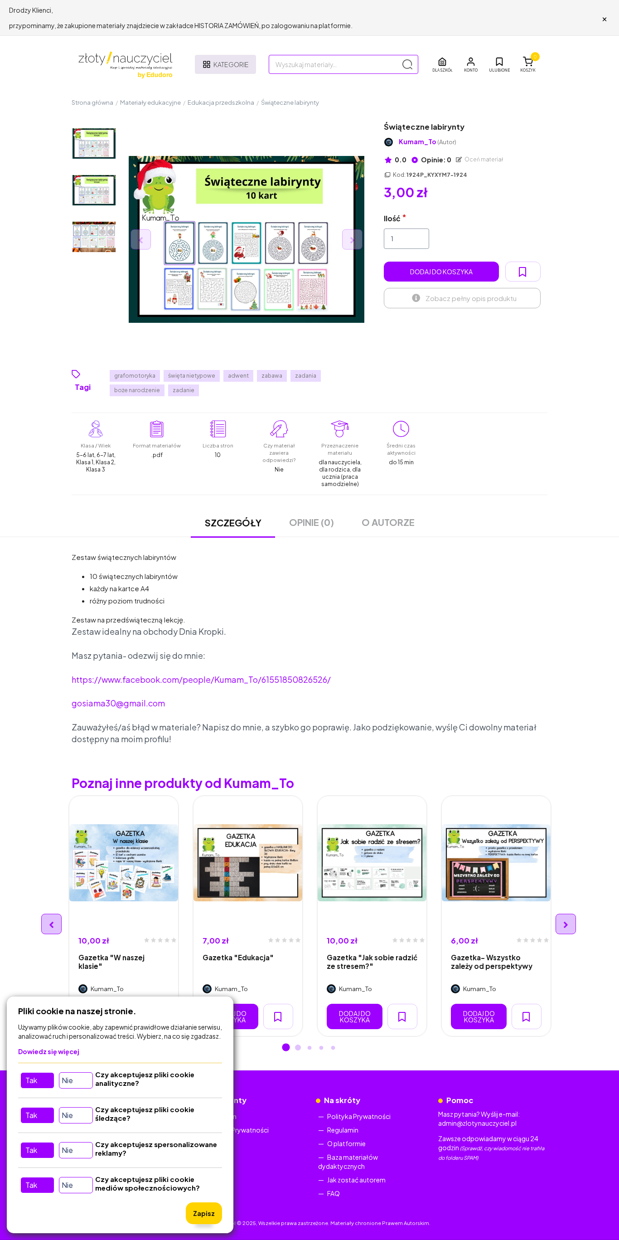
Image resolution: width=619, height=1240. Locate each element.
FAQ (333, 1193)
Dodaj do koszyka (441, 271)
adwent (238, 375)
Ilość (392, 218)
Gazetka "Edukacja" (238, 957)
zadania (305, 375)
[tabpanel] (123, 916)
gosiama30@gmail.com (118, 703)
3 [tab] (309, 1048)
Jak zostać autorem (356, 1180)
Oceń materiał (483, 159)
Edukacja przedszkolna (221, 102)
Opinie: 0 (435, 160)
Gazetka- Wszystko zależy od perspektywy (491, 961)
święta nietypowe (191, 375)
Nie (67, 1080)
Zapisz (204, 1213)
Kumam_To (427, 142)
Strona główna (92, 102)
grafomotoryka (134, 375)
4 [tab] (321, 1048)
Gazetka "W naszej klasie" (111, 961)
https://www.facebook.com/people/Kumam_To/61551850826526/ (201, 679)
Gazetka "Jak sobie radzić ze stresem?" (372, 961)
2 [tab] (297, 1048)
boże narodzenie (137, 390)
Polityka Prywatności (237, 1130)
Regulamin (342, 1130)
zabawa (271, 375)
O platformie (346, 1143)
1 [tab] (285, 1048)
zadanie (183, 390)
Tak (31, 1080)
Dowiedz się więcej (48, 1051)
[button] (471, 64)
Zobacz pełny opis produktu (471, 298)
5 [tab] (333, 1048)
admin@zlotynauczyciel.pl (477, 1123)
